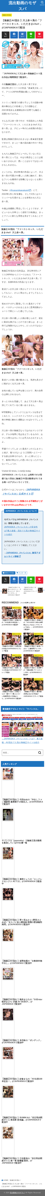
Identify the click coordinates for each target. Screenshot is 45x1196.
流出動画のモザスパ (22, 6)
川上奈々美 (22, 573)
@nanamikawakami (19, 190)
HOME (6, 1180)
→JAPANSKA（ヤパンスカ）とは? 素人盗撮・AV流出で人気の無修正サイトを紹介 (22, 740)
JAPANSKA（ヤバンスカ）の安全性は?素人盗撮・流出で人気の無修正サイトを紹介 (22, 530)
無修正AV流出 (6, 15)
